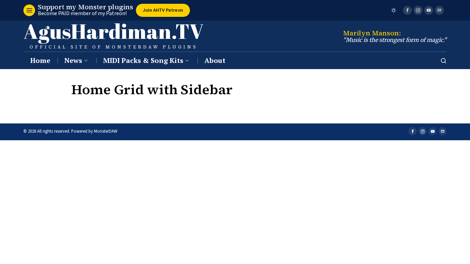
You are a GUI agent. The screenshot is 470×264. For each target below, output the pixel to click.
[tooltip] (407, 10)
